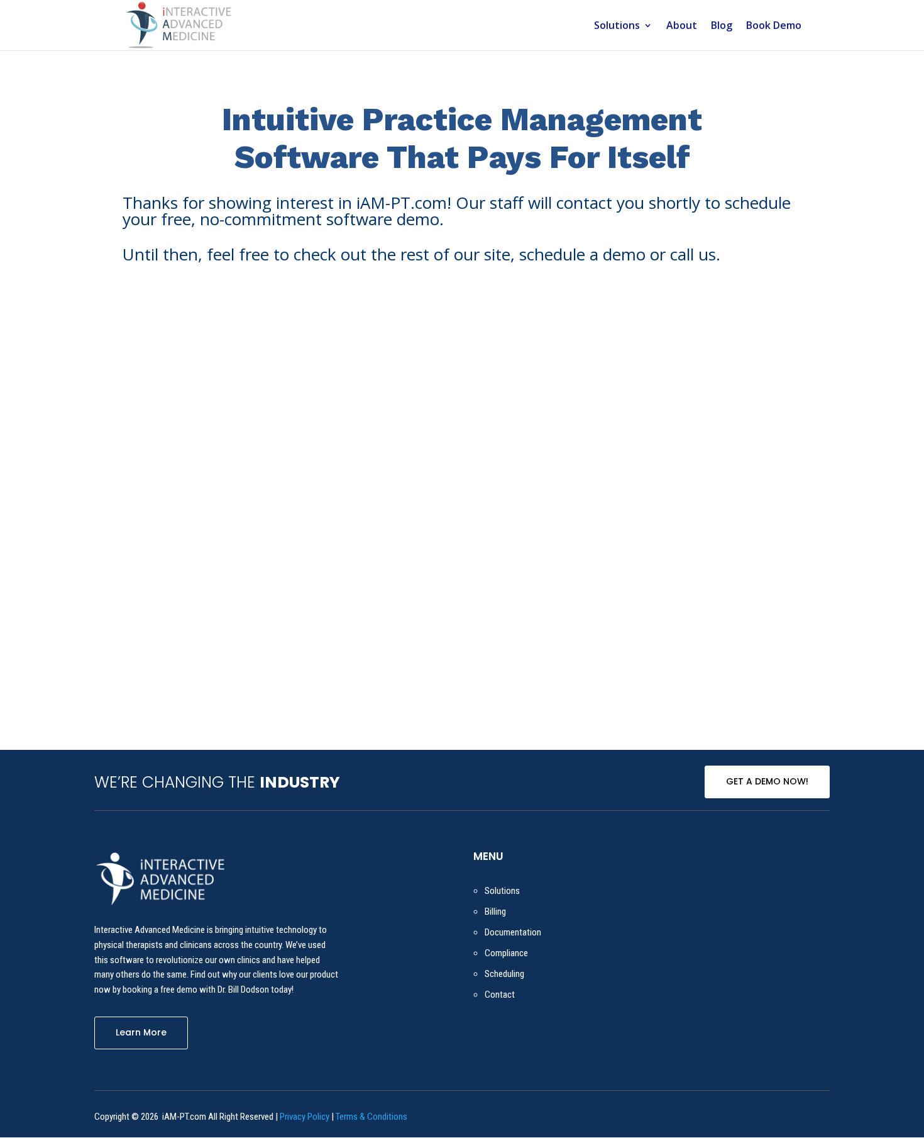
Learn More (141, 1032)
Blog (721, 26)
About (681, 26)
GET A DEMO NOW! (767, 781)
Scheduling (504, 973)
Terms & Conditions (371, 1116)
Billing (495, 911)
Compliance (506, 953)
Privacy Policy (304, 1116)
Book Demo (773, 26)
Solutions (617, 26)
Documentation (513, 932)
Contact (500, 994)
